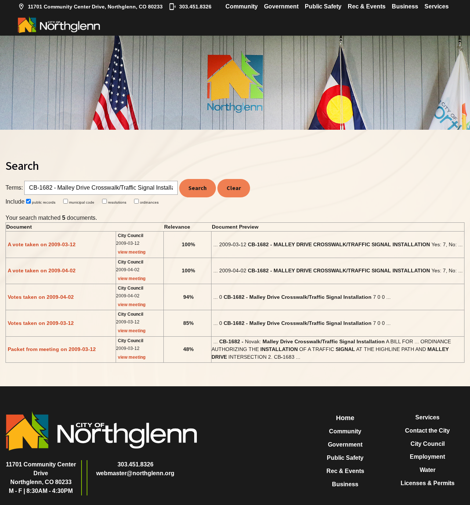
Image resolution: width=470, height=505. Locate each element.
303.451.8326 (195, 7)
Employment (427, 457)
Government (281, 6)
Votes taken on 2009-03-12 (41, 323)
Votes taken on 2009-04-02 (41, 297)
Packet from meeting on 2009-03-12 (52, 349)
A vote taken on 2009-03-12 (42, 244)
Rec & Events (367, 6)
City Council (428, 444)
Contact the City (427, 430)
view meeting (131, 252)
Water (427, 470)
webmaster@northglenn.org (135, 473)
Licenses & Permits (428, 483)
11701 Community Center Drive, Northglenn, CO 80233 (95, 7)
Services (436, 6)
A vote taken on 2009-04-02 (42, 270)
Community (241, 6)
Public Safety (323, 6)
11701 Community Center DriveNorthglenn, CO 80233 (41, 473)
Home (345, 418)
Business (405, 6)
